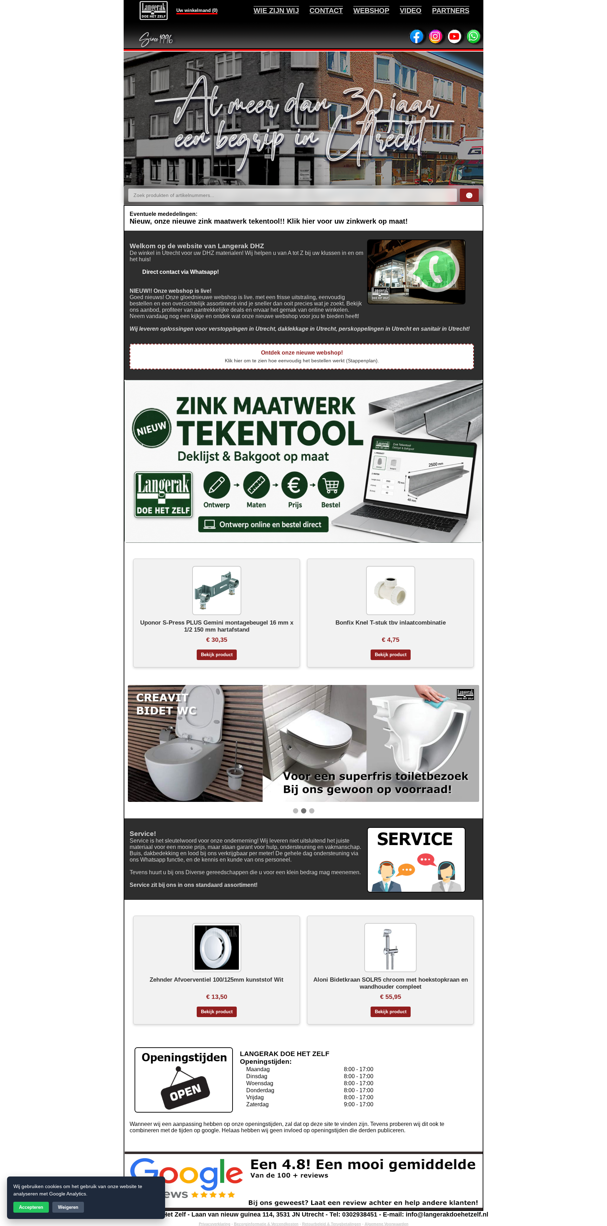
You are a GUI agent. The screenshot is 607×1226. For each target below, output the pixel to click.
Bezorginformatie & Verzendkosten (266, 1224)
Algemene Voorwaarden (387, 1224)
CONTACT (326, 10)
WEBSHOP (371, 10)
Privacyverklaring (214, 1224)
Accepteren (31, 1207)
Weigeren (68, 1207)
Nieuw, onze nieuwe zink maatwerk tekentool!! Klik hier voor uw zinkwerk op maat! (269, 221)
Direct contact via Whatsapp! (174, 272)
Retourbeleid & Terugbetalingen (331, 1224)
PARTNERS (450, 10)
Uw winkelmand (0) (196, 10)
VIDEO (411, 10)
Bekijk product (217, 654)
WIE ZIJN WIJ (276, 10)
